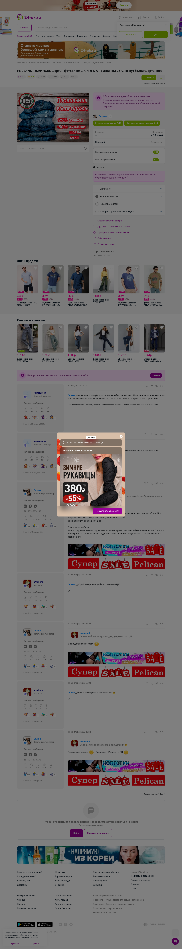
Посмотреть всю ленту (107, 511)
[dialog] (91, 474)
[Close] (121, 436)
